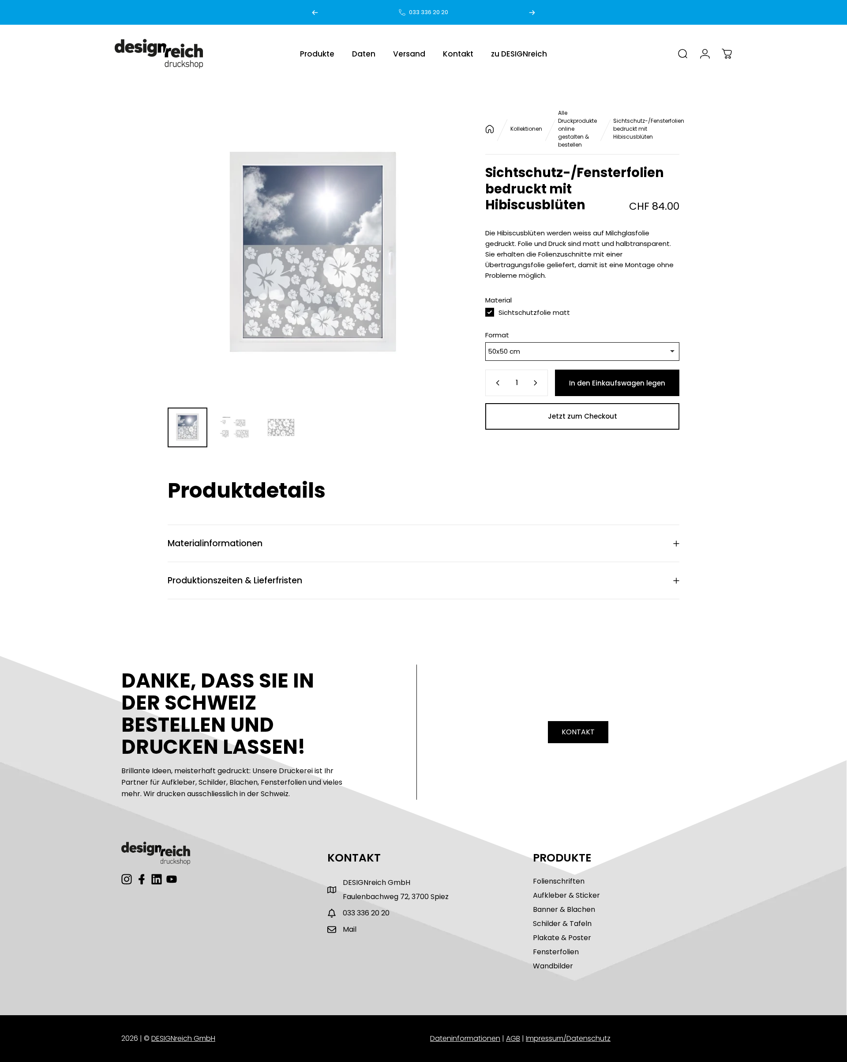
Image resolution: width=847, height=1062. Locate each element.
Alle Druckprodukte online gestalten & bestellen (577, 128)
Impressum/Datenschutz (568, 1038)
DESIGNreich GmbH (183, 1038)
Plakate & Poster (562, 938)
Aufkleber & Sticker (566, 895)
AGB (513, 1038)
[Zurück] (315, 12)
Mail (349, 929)
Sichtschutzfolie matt (534, 312)
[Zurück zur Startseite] (489, 129)
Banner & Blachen (564, 909)
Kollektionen (526, 128)
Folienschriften (559, 881)
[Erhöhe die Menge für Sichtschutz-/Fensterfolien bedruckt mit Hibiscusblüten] (537, 383)
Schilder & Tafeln (562, 923)
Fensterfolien (556, 952)
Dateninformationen (465, 1038)
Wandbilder (553, 966)
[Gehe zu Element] (187, 427)
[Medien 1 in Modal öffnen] (313, 255)
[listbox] (582, 351)
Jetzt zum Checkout (582, 416)
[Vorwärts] (532, 12)
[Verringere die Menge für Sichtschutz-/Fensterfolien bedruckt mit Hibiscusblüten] (496, 383)
